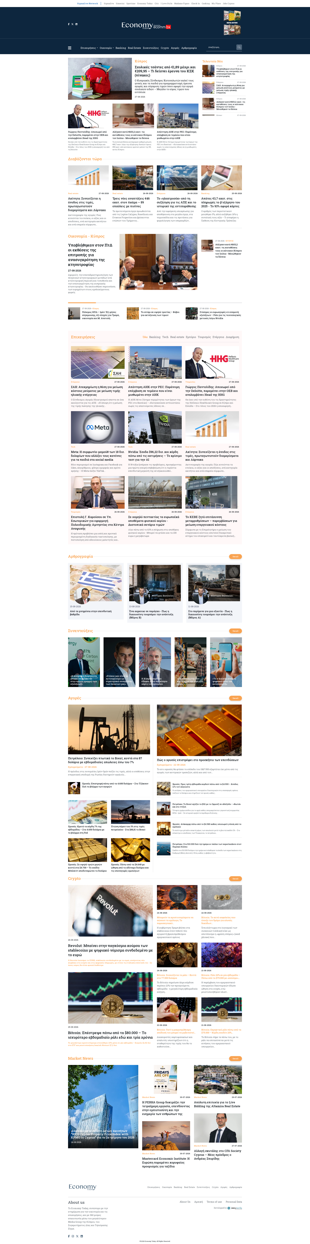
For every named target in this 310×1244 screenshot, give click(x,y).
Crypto (165, 48)
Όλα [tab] (145, 337)
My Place (216, 3)
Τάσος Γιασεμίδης (102, 595)
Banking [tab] (154, 337)
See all (235, 556)
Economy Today (145, 3)
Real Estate (134, 48)
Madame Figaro (181, 3)
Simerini (120, 3)
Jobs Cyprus (228, 3)
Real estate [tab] (177, 337)
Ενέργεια (161, 193)
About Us (185, 1201)
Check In (195, 3)
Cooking (206, 3)
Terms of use (214, 1201)
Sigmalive (109, 3)
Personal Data (234, 1201)
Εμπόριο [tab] (191, 337)
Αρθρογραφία (189, 48)
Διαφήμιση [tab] (232, 337)
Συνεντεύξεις (151, 48)
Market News (80, 1058)
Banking (121, 48)
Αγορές (175, 48)
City (157, 3)
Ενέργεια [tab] (218, 337)
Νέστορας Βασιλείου (163, 595)
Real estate (73, 193)
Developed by (220, 1208)
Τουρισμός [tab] (204, 337)
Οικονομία (106, 48)
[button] (69, 48)
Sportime (130, 3)
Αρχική (198, 1201)
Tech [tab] (165, 337)
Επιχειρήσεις (88, 48)
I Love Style (166, 3)
